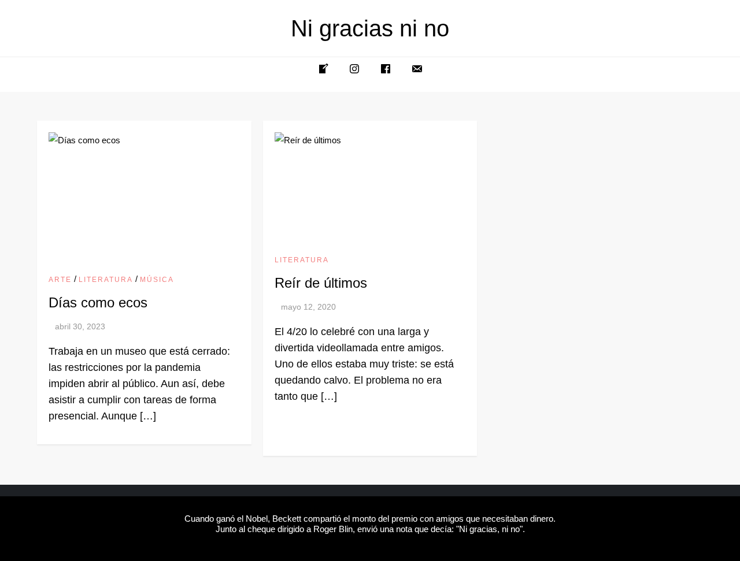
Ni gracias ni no (370, 28)
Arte (60, 280)
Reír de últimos (321, 283)
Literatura (106, 280)
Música (157, 280)
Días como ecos (98, 302)
